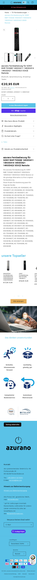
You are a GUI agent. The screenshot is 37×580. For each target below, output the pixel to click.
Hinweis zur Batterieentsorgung (15, 490)
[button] (4, 2)
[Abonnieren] (31, 525)
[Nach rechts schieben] (35, 58)
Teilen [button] (5, 142)
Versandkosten (13, 499)
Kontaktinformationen (19, 576)
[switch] (33, 563)
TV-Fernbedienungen (19, 12)
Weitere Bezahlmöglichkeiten (18, 115)
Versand (12, 87)
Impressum (32, 574)
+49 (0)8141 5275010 (15, 478)
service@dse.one (15, 480)
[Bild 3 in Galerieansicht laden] (28, 57)
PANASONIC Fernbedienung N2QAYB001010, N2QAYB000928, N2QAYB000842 (8, 277)
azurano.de (10, 571)
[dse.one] (22, 571)
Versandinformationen (15, 513)
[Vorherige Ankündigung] (3, 7)
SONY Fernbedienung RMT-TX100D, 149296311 (23, 276)
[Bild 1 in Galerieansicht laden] (9, 57)
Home (7, 12)
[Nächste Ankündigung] (33, 7)
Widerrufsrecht (31, 571)
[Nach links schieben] (2, 58)
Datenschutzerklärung (10, 574)
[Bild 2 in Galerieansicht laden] (18, 57)
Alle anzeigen (18, 301)
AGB (19, 574)
